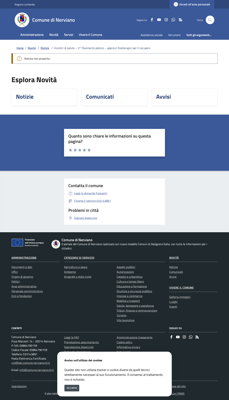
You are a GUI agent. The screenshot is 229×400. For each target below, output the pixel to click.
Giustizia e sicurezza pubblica (134, 291)
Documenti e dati (21, 267)
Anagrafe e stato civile (77, 276)
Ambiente (70, 272)
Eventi (173, 306)
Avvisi (173, 276)
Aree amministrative (23, 286)
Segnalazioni (19, 386)
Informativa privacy (128, 347)
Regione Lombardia (25, 4)
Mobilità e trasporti (128, 301)
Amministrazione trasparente (134, 337)
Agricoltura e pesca (75, 267)
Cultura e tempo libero (130, 281)
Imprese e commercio (129, 296)
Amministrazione (23, 258)
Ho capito (72, 388)
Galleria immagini (180, 297)
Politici (15, 281)
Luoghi (173, 302)
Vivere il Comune (181, 287)
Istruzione (174, 35)
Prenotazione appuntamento (81, 342)
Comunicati (176, 272)
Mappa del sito (177, 386)
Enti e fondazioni (21, 296)
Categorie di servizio (79, 258)
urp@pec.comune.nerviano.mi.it (30, 363)
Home (20, 48)
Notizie (45, 48)
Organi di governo (22, 276)
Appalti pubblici (126, 267)
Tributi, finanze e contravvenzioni (137, 310)
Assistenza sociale (152, 35)
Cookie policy (124, 342)
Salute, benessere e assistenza (135, 305)
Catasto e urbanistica (129, 276)
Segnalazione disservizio (79, 347)
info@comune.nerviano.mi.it (37, 370)
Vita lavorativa (125, 320)
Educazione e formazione (132, 286)
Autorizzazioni (125, 272)
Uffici (14, 272)
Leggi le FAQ (71, 337)
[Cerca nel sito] (210, 20)
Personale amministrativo (27, 291)
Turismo (121, 315)
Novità (32, 48)
